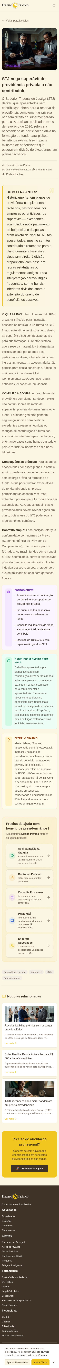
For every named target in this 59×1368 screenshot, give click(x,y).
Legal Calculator (10, 1291)
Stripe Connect (9, 1305)
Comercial (7, 1225)
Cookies (6, 1321)
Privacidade (8, 1326)
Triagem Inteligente (12, 1265)
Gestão (6, 1286)
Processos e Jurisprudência (16, 1300)
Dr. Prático (7, 1282)
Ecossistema (8, 1216)
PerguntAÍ (7, 1260)
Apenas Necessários (17, 1362)
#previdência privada (15, 972)
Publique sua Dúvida (12, 1256)
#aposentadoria (12, 978)
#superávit (36, 972)
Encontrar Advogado (29, 1168)
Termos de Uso (10, 1331)
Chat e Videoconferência (15, 1277)
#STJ (49, 972)
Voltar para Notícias (17, 20)
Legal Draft (7, 1295)
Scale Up (6, 1221)
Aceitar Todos (40, 1362)
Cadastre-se (8, 1230)
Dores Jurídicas (10, 1251)
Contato (6, 1317)
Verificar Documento (12, 1335)
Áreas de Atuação (11, 1246)
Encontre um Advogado (14, 1242)
